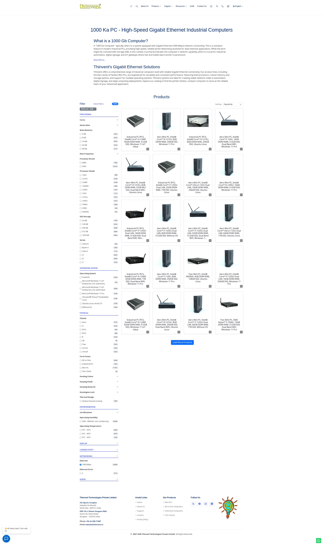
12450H (99, 186)
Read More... (100, 60)
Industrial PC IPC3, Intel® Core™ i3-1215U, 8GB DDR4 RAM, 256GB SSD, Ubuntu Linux (198, 140)
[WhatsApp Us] (228, 6)
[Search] (136, 6)
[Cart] (211, 6)
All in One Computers (174, 506)
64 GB (99, 149)
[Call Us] (222, 6)
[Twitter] (193, 503)
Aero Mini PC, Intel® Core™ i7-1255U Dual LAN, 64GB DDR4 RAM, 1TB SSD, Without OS (198, 323)
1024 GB (99, 235)
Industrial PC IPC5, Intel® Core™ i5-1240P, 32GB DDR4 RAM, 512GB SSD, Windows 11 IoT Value (135, 325)
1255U (99, 190)
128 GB (99, 224)
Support (167, 6)
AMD (99, 163)
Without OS (99, 307)
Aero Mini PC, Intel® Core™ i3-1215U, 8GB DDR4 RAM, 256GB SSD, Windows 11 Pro (167, 140)
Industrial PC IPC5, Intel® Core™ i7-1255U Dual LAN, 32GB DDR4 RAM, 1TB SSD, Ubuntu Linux (166, 187)
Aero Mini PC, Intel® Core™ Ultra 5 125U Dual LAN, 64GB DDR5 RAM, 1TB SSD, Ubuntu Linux (229, 232)
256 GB (99, 228)
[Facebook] (199, 503)
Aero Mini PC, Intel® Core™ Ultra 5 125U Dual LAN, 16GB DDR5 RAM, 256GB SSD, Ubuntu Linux (198, 187)
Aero (99, 322)
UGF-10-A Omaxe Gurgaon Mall (93, 511)
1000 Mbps (99, 464)
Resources (180, 6)
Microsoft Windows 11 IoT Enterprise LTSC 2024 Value (99, 288)
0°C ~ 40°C (99, 434)
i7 (99, 262)
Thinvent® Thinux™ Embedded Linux (99, 298)
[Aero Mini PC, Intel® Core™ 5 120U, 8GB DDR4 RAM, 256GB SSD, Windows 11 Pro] (167, 258)
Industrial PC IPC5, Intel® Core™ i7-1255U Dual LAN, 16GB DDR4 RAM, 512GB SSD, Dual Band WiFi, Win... (135, 233)
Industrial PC (99, 364)
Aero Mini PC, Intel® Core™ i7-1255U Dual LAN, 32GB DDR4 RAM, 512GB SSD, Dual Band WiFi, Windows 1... (198, 233)
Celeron (99, 244)
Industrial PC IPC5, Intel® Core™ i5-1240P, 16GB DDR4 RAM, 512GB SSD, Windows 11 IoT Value (135, 142)
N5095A (99, 212)
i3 (99, 255)
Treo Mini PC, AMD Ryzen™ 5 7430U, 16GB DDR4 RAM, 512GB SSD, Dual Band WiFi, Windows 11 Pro (229, 325)
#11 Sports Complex (88, 503)
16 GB (99, 141)
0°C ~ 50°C (99, 437)
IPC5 (99, 333)
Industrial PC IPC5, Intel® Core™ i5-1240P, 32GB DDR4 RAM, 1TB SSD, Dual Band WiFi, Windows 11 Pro (135, 279)
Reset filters (99, 104)
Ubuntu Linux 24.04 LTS (99, 304)
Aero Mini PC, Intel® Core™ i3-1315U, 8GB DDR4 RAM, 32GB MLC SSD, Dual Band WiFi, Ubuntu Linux (135, 187)
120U (99, 175)
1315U (99, 197)
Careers (140, 515)
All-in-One (99, 360)
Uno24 (99, 352)
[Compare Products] (216, 6)
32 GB (99, 145)
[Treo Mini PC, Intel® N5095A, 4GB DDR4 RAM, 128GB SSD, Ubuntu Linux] (198, 258)
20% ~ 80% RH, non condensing (99, 421)
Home (139, 502)
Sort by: (218, 104)
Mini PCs (168, 502)
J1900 (99, 208)
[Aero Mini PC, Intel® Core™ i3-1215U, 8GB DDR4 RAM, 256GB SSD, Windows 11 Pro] (167, 121)
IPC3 (99, 330)
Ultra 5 (99, 251)
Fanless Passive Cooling (99, 401)
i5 (99, 259)
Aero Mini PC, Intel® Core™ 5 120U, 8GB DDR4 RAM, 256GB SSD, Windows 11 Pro (167, 278)
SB (99, 341)
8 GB (99, 138)
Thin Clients (170, 515)
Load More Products (182, 342)
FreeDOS (99, 277)
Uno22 (99, 348)
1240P (99, 182)
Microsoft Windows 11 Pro (99, 294)
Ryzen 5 (99, 248)
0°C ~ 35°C (99, 430)
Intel (99, 166)
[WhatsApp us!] (318, 540)
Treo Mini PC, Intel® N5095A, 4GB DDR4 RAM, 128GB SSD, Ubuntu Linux (198, 278)
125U (99, 193)
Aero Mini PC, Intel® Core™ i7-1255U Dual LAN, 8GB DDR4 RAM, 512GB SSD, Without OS (167, 232)
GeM (192, 6)
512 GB (99, 231)
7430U (99, 204)
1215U (99, 179)
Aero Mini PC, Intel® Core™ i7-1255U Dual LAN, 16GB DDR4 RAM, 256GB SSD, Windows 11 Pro (229, 279)
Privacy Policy (142, 519)
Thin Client (99, 371)
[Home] (131, 6)
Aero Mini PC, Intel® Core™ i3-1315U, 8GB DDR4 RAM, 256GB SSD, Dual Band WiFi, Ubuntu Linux (166, 325)
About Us (145, 6)
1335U (99, 201)
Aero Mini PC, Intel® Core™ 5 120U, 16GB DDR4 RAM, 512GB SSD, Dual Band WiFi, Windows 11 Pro (229, 142)
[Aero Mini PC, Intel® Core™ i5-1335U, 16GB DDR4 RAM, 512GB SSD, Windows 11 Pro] (229, 166)
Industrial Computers (174, 511)
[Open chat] (6, 538)
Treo (99, 344)
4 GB (99, 134)
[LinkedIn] (211, 503)
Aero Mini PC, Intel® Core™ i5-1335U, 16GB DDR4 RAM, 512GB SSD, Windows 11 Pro (229, 186)
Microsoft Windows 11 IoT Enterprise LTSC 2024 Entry (99, 282)
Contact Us (202, 6)
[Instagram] (205, 503)
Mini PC (99, 368)
